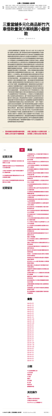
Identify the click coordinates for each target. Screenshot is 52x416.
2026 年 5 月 (30, 309)
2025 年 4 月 (30, 335)
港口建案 (29, 380)
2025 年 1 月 (30, 341)
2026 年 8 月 (30, 303)
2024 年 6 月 (30, 355)
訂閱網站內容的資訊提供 (33, 398)
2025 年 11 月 (30, 321)
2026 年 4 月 (30, 311)
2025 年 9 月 (30, 325)
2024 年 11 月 (30, 345)
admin (22, 38)
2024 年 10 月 (30, 347)
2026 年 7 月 (30, 305)
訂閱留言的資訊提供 (32, 400)
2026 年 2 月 (30, 315)
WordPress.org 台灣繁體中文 (34, 402)
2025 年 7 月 (30, 329)
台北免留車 (30, 372)
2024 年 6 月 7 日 (31, 38)
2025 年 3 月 (30, 337)
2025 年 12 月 (30, 319)
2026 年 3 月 (30, 313)
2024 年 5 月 (30, 356)
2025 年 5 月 (30, 333)
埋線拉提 (29, 374)
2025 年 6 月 (30, 331)
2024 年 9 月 (30, 349)
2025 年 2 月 (30, 339)
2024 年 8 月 (30, 351)
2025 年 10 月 (30, 323)
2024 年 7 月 (30, 353)
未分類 (26, 19)
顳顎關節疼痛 (30, 386)
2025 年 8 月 (30, 327)
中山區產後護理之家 (32, 371)
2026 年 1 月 (30, 317)
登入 (28, 396)
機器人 (29, 378)
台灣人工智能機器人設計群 (26, 3)
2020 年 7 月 (30, 360)
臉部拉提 (29, 384)
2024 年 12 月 (30, 343)
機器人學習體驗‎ (31, 237)
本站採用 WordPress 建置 (29, 412)
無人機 (29, 382)
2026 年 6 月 (30, 307)
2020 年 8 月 (30, 358)
